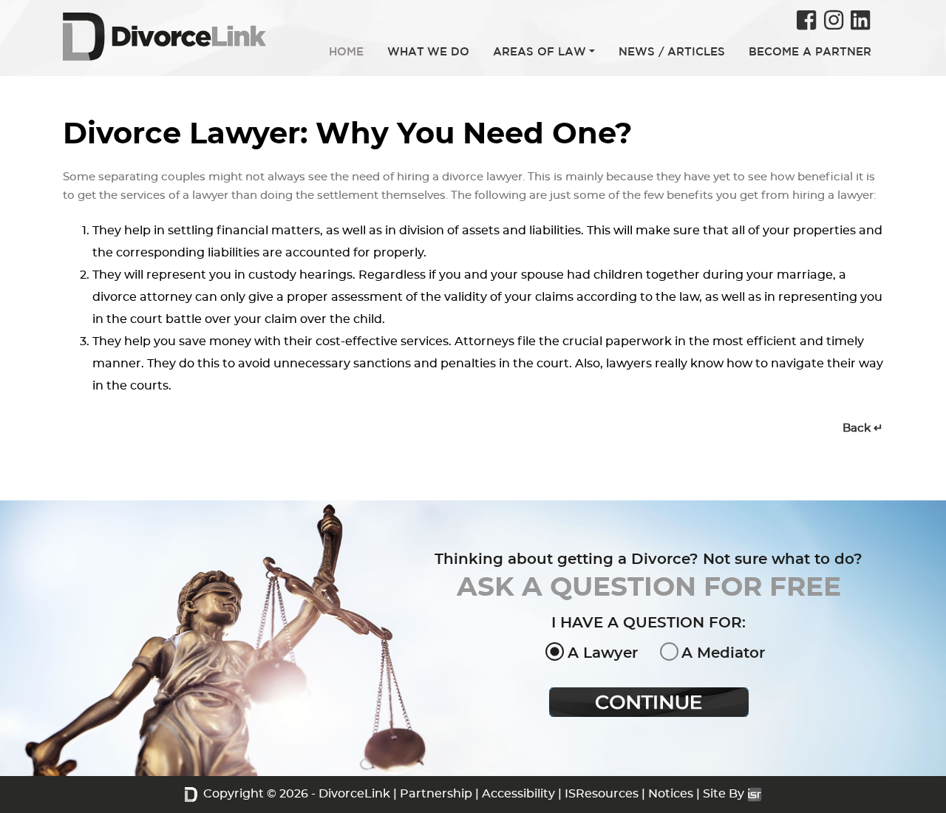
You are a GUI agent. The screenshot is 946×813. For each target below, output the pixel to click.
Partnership (436, 794)
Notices (670, 794)
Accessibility (518, 794)
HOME (346, 51)
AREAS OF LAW (539, 51)
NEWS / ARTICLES (672, 51)
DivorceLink (354, 794)
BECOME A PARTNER (810, 51)
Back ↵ (863, 428)
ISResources (602, 794)
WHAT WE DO (428, 51)
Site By (725, 794)
